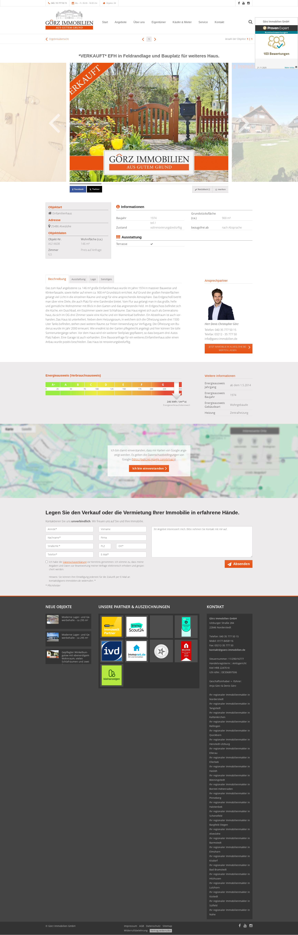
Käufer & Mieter (182, 22)
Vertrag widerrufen (161, 930)
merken (221, 189)
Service (203, 22)
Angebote (121, 22)
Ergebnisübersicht (59, 39)
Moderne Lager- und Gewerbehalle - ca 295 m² (76, 618)
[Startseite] (69, 19)
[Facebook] (239, 3)
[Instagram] (248, 3)
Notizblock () (203, 189)
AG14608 (54, 244)
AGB (141, 926)
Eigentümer (159, 22)
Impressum (130, 926)
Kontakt (219, 22)
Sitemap (167, 926)
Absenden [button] (241, 564)
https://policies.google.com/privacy (153, 459)
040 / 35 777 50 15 (59, 3)
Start (105, 22)
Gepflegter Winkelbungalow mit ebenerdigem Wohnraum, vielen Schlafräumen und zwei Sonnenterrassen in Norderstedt (75, 660)
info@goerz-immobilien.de (221, 339)
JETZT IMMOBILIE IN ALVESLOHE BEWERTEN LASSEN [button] (228, 348)
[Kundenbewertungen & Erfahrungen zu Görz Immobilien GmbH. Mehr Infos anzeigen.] (276, 43)
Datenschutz (153, 926)
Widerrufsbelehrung (136, 930)
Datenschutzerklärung (75, 561)
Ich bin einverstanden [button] (148, 468)
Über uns (139, 22)
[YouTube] (243, 3)
